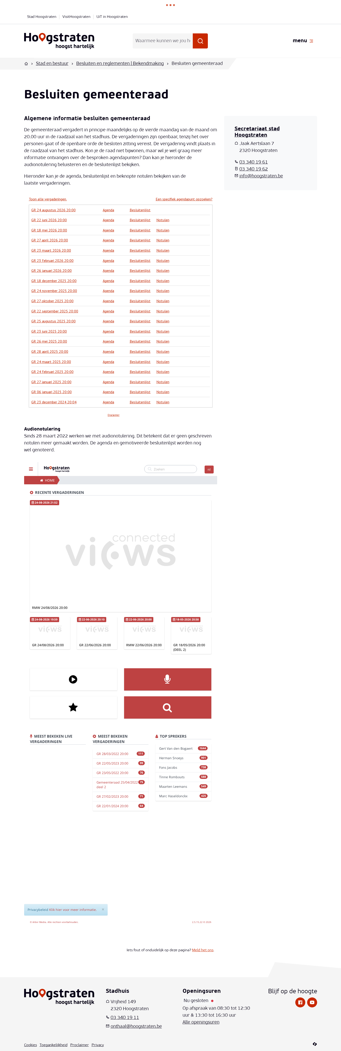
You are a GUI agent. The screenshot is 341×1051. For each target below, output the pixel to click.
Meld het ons (202, 950)
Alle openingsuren (201, 1022)
